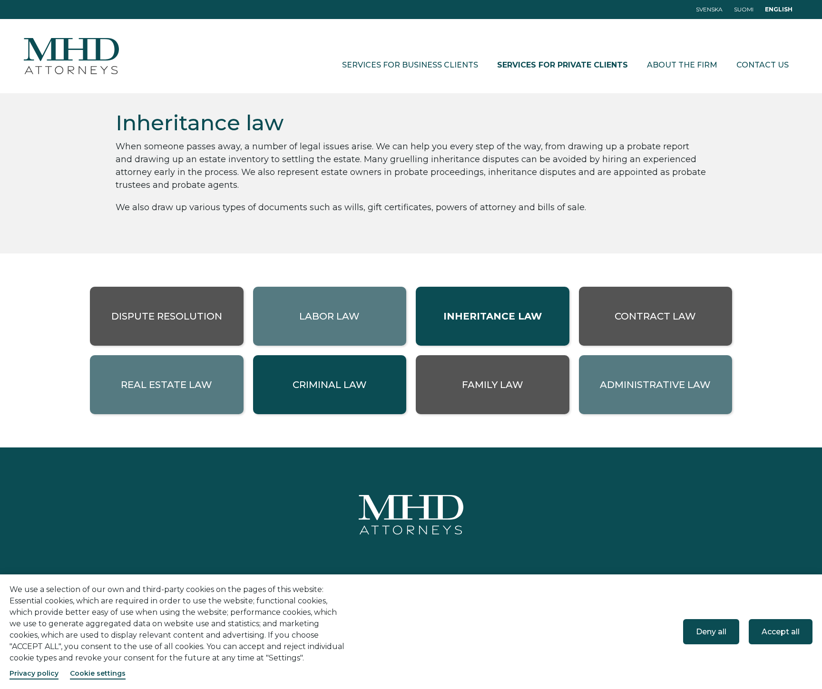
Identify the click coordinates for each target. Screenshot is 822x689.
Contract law (655, 316)
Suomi (744, 9)
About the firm (682, 64)
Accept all (781, 631)
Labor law (329, 316)
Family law (492, 384)
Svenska (709, 9)
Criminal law (330, 384)
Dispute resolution (166, 316)
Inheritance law (492, 316)
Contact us (762, 64)
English (779, 9)
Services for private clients (562, 64)
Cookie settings (98, 673)
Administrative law (655, 384)
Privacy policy (34, 673)
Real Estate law (166, 384)
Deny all (711, 631)
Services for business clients (410, 64)
